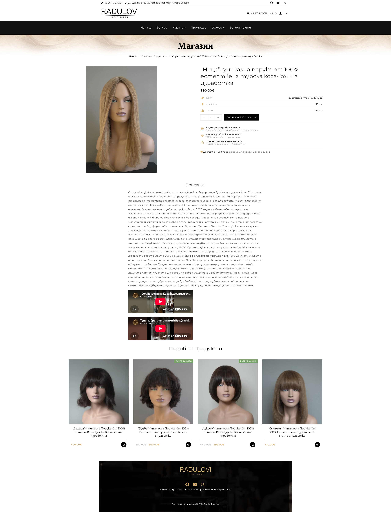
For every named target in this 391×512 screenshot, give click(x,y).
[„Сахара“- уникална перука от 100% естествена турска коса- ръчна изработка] (99, 391)
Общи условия (191, 489)
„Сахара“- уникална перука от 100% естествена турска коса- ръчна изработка (99, 432)
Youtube (278, 3)
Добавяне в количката (241, 117)
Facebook (271, 3)
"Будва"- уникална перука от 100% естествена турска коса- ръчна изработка (163, 432)
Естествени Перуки (151, 56)
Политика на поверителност (216, 489)
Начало (133, 56)
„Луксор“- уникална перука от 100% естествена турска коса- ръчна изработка (228, 432)
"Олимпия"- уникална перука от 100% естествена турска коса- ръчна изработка (292, 432)
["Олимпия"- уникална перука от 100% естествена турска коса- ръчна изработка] (292, 391)
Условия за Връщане (171, 489)
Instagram (285, 3)
